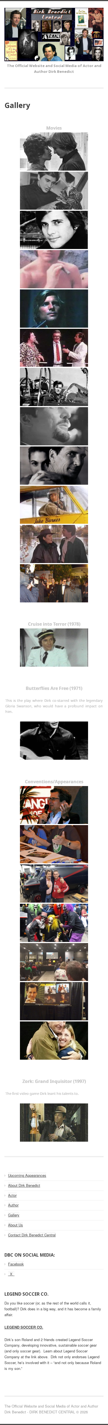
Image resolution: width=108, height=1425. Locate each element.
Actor (12, 1195)
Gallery (13, 1215)
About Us (15, 1225)
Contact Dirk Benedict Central (32, 1234)
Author (13, 1205)
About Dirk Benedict (24, 1185)
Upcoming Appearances (27, 1175)
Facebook (16, 1264)
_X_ (11, 1274)
